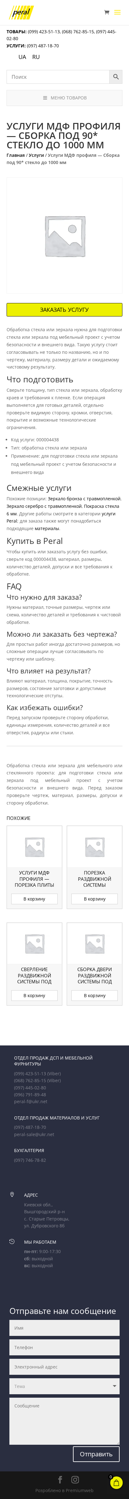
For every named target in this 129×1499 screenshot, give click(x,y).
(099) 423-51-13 (43, 32)
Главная (16, 155)
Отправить (96, 1454)
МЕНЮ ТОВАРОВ (69, 98)
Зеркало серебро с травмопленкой (44, 506)
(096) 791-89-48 (30, 1095)
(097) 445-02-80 (30, 1088)
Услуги (36, 155)
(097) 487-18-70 (42, 46)
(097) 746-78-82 (30, 1160)
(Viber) (54, 1073)
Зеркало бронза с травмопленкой (84, 499)
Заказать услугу (64, 309)
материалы (47, 528)
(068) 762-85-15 (78, 32)
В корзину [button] (34, 899)
